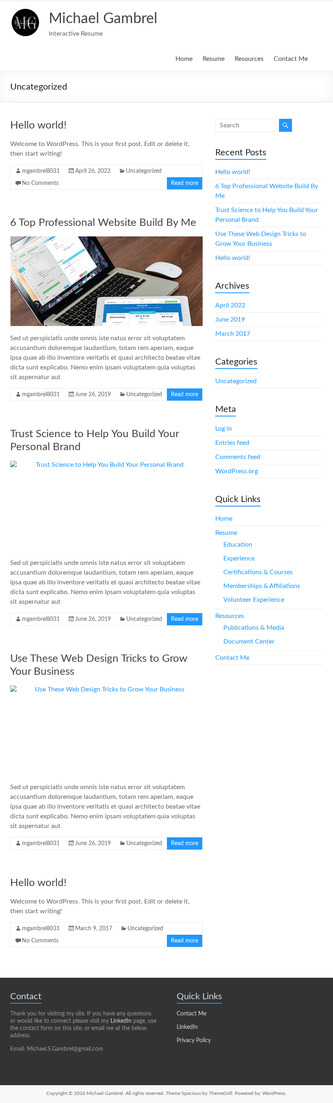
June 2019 (230, 319)
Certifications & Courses (258, 572)
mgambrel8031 (41, 171)
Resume (214, 59)
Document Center (249, 641)
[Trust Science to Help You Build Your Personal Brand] (106, 505)
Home (183, 59)
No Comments (40, 183)
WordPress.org (236, 471)
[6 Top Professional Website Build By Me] (106, 281)
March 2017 (232, 333)
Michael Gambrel (103, 18)
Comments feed (237, 457)
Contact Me (291, 59)
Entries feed (232, 443)
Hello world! (38, 125)
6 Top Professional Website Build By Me (103, 222)
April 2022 (230, 305)
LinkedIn (121, 1021)
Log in (223, 428)
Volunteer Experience (253, 600)
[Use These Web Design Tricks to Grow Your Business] (106, 730)
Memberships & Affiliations (261, 586)
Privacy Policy (194, 1040)
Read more (184, 183)
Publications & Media (253, 627)
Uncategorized (144, 171)
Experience (239, 558)
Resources (249, 59)
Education (237, 544)
